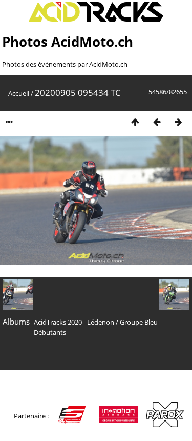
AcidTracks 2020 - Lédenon (74, 322)
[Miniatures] (135, 122)
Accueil (18, 93)
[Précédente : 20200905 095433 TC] (156, 122)
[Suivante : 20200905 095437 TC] (178, 122)
